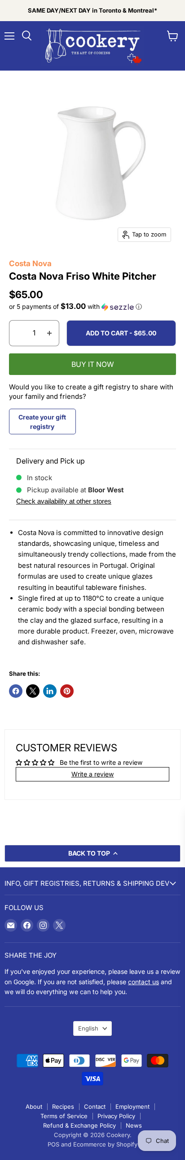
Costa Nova (30, 263)
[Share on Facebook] (15, 691)
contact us (143, 982)
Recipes (63, 1106)
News (134, 1125)
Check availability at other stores (63, 501)
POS (53, 1144)
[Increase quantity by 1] (49, 333)
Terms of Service (64, 1116)
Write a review (92, 774)
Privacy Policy (116, 1116)
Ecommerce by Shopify (105, 1144)
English (88, 1028)
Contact (95, 1106)
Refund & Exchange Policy (79, 1125)
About (34, 1106)
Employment (132, 1106)
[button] (92, 306)
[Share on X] (33, 691)
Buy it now (92, 364)
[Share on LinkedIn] (50, 691)
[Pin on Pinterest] (67, 691)
